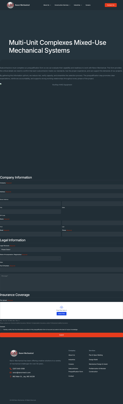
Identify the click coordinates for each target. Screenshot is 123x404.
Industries (72, 359)
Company (6, 183)
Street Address (4, 199)
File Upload (6, 300)
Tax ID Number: (7, 265)
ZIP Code (2, 215)
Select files (61, 313)
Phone (67, 230)
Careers (71, 364)
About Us (72, 355)
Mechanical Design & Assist (98, 364)
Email (4, 230)
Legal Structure (7, 245)
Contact (71, 376)
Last (63, 226)
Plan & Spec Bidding (96, 355)
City (1, 207)
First (1, 226)
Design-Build (93, 359)
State (63, 207)
